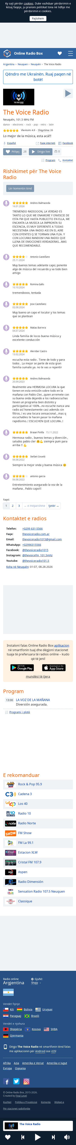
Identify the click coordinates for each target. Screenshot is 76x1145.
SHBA (54, 1029)
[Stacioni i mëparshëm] (23, 1137)
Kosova (36, 1029)
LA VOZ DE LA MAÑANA (33, 700)
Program (50, 160)
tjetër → (54, 506)
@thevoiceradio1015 (35, 550)
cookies (28, 3)
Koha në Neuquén (17, 567)
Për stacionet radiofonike (16, 1108)
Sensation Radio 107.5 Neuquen (41, 891)
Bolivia (28, 1009)
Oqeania (20, 1068)
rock (28, 124)
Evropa (7, 1068)
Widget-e (59, 1102)
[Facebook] (65, 143)
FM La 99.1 (26, 843)
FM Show (25, 833)
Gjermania (16, 1035)
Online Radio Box (28, 53)
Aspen (22, 872)
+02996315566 (31, 545)
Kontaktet (68, 160)
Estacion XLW (28, 852)
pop (36, 124)
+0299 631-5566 (32, 528)
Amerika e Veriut (33, 1063)
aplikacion (61, 645)
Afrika (7, 1063)
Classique (25, 901)
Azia (16, 1063)
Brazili (35, 1016)
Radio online (13, 981)
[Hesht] (68, 1137)
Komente (46, 1102)
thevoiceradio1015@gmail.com (42, 539)
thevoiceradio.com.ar (35, 534)
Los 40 (22, 804)
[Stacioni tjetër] (53, 1137)
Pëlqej (15, 151)
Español (11, 143)
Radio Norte (27, 823)
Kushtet (7, 1102)
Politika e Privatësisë (26, 1102)
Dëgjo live (43, 151)
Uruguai (47, 1009)
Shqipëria (16, 1029)
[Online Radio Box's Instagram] (26, 1081)
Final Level (21, 1095)
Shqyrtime (43, 130)
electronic (18, 124)
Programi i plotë (19, 712)
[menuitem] (6, 505)
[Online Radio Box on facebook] (6, 1081)
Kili (12, 1009)
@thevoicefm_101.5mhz (37, 555)
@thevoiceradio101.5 (35, 561)
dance (6, 124)
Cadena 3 (25, 794)
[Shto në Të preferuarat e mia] (7, 1137)
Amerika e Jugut (57, 1063)
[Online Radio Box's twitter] (16, 1081)
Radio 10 (24, 813)
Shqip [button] (34, 982)
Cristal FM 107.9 (29, 862)
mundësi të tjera (38, 676)
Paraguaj (15, 1016)
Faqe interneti (47, 143)
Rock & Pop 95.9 (30, 784)
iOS (53, 1051)
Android (40, 1051)
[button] (38, 1137)
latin (51, 124)
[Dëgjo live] (68, 93)
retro (43, 124)
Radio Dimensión (30, 882)
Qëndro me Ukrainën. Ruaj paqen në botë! (38, 76)
